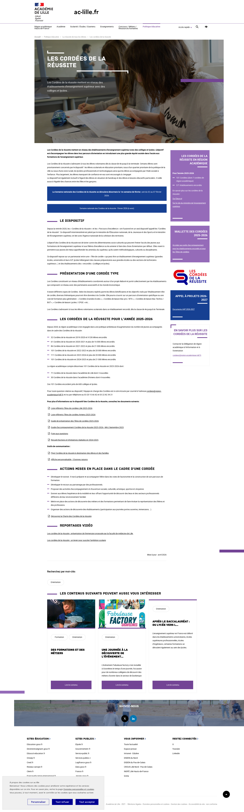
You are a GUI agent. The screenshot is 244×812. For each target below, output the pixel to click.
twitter (124, 718)
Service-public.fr (82, 753)
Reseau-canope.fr (34, 766)
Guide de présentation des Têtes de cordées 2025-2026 (75, 421)
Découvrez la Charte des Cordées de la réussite (71, 516)
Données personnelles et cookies (78, 789)
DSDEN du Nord (131, 758)
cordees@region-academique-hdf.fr (187, 355)
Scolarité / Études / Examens (82, 27)
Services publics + (83, 758)
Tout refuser (62, 802)
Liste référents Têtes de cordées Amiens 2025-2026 (73, 414)
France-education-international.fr (41, 775)
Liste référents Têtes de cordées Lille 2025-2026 (71, 408)
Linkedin (176, 753)
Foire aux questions (59, 433)
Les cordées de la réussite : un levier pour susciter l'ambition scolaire (76, 540)
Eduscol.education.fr (36, 753)
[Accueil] (48, 12)
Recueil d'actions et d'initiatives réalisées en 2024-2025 (74, 440)
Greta (126, 775)
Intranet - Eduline (131, 753)
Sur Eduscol (177, 198)
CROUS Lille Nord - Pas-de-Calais (138, 766)
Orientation (56, 582)
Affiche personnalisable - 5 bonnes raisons (69, 459)
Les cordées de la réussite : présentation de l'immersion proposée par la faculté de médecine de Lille (90, 533)
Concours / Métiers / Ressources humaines (128, 28)
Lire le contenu (71, 685)
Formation (59, 637)
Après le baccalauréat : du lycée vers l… (171, 623)
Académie (61, 27)
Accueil (37, 37)
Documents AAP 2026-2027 (184, 309)
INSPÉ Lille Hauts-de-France (136, 771)
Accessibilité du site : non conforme (203, 804)
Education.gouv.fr (35, 744)
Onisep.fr (31, 758)
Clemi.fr (30, 771)
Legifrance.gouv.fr (83, 762)
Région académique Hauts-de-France (43, 28)
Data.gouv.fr (80, 766)
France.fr (79, 771)
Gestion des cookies (179, 804)
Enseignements (107, 27)
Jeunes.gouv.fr (82, 775)
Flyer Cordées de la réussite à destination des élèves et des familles (80, 453)
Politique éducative (151, 27)
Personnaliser (38, 802)
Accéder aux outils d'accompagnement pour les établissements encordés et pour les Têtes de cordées (189, 248)
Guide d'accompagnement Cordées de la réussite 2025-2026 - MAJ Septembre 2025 (87, 427)
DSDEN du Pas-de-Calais (134, 762)
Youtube (176, 748)
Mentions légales (134, 804)
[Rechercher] (197, 27)
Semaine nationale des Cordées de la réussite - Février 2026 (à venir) (107, 208)
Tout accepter (87, 802)
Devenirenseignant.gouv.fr (38, 748)
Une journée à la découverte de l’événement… (115, 653)
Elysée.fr (79, 744)
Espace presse (130, 748)
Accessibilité (206, 26)
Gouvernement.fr (82, 748)
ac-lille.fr (86, 12)
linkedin (133, 718)
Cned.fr (30, 762)
